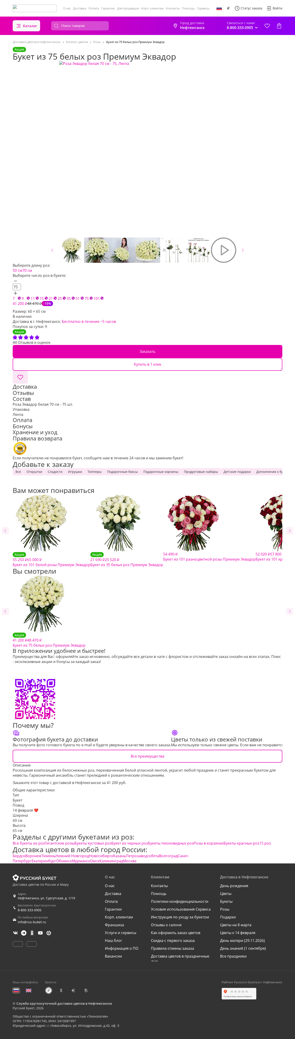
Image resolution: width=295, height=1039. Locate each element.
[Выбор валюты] (228, 8)
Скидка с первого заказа (173, 940)
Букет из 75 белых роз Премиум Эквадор (49, 640)
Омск (94, 860)
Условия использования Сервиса (181, 909)
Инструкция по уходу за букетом (180, 917)
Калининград (111, 860)
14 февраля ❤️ (25, 810)
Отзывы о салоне (166, 924)
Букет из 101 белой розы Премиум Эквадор (51, 559)
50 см (17, 270)
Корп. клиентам (152, 8)
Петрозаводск (138, 855)
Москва (129, 860)
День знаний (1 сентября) (243, 948)
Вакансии (113, 956)
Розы (224, 909)
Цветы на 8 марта (235, 924)
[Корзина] (279, 26)
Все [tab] (18, 471)
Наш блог (113, 940)
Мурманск (81, 860)
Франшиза (114, 924)
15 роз (265, 843)
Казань (119, 855)
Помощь (188, 8)
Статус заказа (251, 8)
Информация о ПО (121, 948)
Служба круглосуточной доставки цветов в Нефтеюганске (64, 1003)
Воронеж (33, 855)
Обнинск (64, 860)
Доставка (79, 8)
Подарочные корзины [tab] (160, 471)
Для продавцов (128, 8)
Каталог (30, 25)
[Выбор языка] (219, 8)
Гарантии (108, 8)
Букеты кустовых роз (92, 843)
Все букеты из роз (29, 843)
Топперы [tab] (95, 471)
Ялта (155, 855)
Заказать (147, 351)
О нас (67, 8)
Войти (277, 8)
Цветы (225, 893)
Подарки (228, 917)
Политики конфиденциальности (179, 901)
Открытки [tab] (34, 471)
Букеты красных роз (241, 843)
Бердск (19, 855)
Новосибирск (101, 855)
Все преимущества (147, 756)
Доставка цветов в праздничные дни (180, 959)
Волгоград (168, 855)
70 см (27, 270)
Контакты (173, 8)
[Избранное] (267, 26)
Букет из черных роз (129, 843)
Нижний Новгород (72, 855)
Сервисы (203, 8)
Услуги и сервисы (120, 932)
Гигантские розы (59, 843)
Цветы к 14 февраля (237, 932)
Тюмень (48, 855)
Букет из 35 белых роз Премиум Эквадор (126, 559)
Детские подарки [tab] (237, 471)
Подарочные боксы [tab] (122, 471)
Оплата (93, 8)
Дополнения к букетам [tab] (274, 471)
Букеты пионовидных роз (171, 843)
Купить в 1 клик (147, 364)
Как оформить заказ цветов (175, 932)
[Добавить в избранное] (20, 377)
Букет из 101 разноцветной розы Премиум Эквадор (209, 557)
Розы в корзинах (209, 843)
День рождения (234, 885)
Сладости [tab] (55, 471)
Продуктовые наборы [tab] (201, 471)
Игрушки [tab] (75, 471)
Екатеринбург (44, 860)
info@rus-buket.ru (32, 922)
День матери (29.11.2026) (242, 940)
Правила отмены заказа (172, 948)
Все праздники (233, 956)
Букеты (226, 901)
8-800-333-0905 (29, 910)
